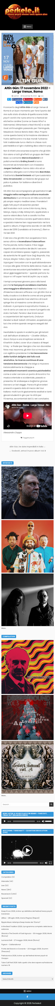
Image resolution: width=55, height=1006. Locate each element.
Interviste (5, 881)
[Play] (4, 821)
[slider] (48, 821)
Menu (29, 26)
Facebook (18, 99)
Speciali (4, 898)
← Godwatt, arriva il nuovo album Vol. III (27, 450)
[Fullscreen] (50, 863)
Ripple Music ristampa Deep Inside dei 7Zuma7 (20, 922)
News (3, 889)
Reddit (38, 99)
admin (16, 96)
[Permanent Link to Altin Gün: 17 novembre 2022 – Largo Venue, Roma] (28, 59)
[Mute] (43, 821)
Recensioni (6, 894)
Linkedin (29, 102)
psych (31, 438)
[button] (27, 850)
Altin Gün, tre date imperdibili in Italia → (28, 446)
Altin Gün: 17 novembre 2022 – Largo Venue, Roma (27, 90)
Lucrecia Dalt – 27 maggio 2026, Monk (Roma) (20, 940)
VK (46, 99)
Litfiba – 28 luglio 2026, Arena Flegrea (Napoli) (20, 918)
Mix (37, 102)
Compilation (6, 877)
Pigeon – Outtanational (11, 944)
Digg (20, 102)
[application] (27, 821)
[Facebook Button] (27, 997)
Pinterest (29, 99)
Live (42, 96)
